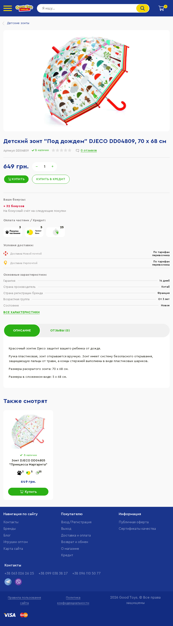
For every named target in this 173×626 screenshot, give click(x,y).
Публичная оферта (134, 522)
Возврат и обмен (74, 542)
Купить (18, 179)
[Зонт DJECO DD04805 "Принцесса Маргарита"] (28, 432)
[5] (34, 236)
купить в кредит (50, 179)
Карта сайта (13, 548)
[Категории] (7, 8)
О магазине (70, 548)
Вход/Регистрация (76, 522)
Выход (66, 528)
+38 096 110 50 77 (86, 573)
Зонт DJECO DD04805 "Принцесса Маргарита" (28, 462)
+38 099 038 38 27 (53, 573)
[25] (55, 236)
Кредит (67, 555)
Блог (7, 535)
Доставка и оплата (76, 535)
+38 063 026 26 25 (19, 573)
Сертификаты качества (137, 528)
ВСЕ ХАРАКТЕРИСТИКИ (21, 312)
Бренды (9, 528)
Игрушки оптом (15, 542)
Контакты (10, 522)
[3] (12, 236)
